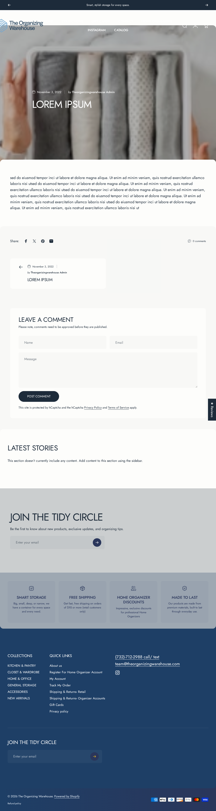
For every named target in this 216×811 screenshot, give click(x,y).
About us (56, 666)
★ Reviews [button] (212, 409)
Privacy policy (59, 711)
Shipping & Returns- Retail (68, 692)
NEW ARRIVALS (19, 698)
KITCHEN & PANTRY (22, 666)
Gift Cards (56, 705)
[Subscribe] (97, 542)
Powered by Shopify (67, 796)
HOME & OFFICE (19, 679)
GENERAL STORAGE (22, 685)
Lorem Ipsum (39, 280)
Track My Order (60, 685)
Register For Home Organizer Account (76, 672)
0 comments (199, 241)
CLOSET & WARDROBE (23, 672)
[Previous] (9, 5)
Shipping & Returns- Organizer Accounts (77, 698)
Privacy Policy (93, 407)
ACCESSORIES (18, 692)
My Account (58, 679)
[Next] (206, 5)
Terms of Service (118, 407)
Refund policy (14, 803)
